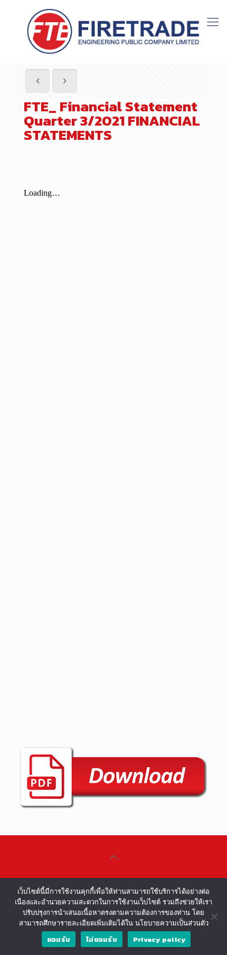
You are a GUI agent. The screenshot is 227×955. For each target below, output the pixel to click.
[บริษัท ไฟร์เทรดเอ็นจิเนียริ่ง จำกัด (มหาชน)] (113, 31)
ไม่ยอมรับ (101, 939)
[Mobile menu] (213, 21)
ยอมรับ (58, 939)
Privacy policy (159, 939)
